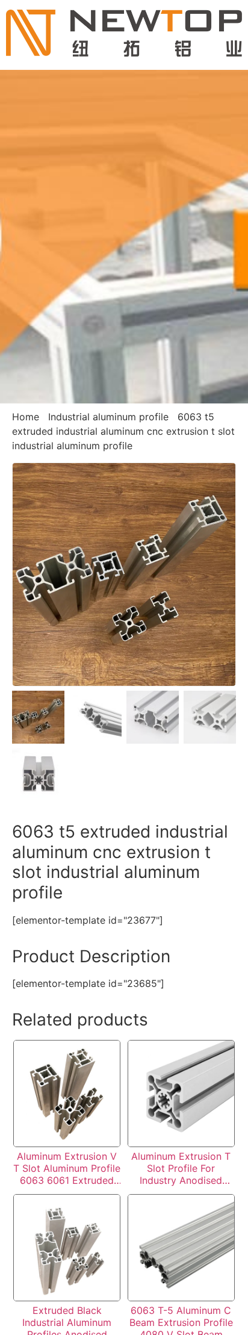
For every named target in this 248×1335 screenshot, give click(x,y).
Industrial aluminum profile (108, 417)
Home (25, 417)
